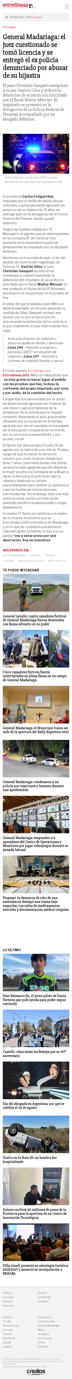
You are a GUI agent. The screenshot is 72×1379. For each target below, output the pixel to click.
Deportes (8, 1305)
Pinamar (50, 555)
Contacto (43, 1301)
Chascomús (44, 1317)
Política (7, 1293)
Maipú (41, 1329)
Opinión (42, 1293)
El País (41, 1342)
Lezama (7, 1346)
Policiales (35, 555)
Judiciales (9, 560)
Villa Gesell (9, 1338)
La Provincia (45, 1338)
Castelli (7, 1342)
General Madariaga (14, 555)
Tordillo (7, 1321)
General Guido (11, 1325)
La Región (43, 1334)
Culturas (7, 1301)
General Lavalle (46, 1321)
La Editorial (44, 1297)
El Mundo (43, 1346)
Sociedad (37, 17)
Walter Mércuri (57, 560)
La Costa (8, 1329)
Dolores (7, 1317)
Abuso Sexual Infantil (31, 560)
